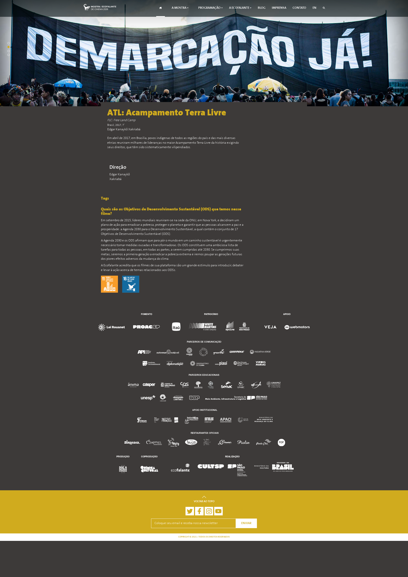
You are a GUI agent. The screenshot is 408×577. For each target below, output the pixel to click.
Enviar (246, 523)
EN (314, 8)
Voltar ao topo (204, 501)
